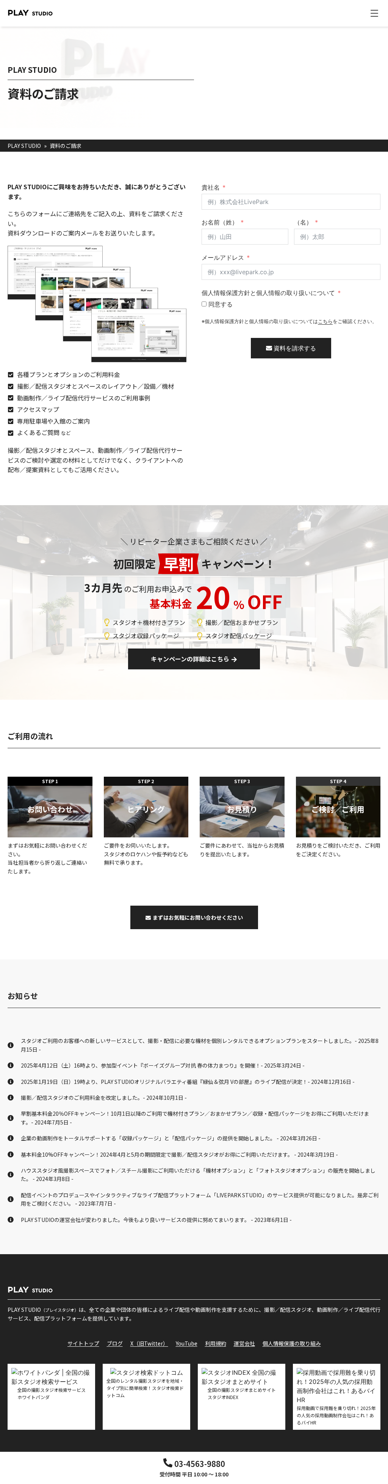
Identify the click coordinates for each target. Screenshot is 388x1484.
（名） (303, 222)
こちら (325, 321)
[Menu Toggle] (374, 13)
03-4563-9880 (199, 1463)
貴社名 (211, 187)
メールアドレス (223, 257)
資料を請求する (294, 348)
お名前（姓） (220, 222)
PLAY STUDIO (24, 145)
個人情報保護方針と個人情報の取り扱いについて (268, 293)
